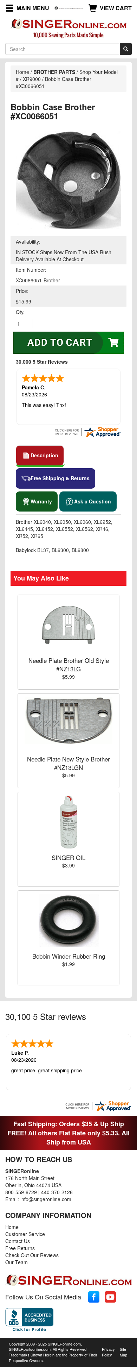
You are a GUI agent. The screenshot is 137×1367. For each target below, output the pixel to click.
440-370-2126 (57, 1192)
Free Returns (20, 1248)
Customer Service (25, 1233)
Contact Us (17, 1240)
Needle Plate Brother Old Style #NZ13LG (68, 664)
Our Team (16, 1262)
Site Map (123, 1351)
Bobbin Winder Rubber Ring (68, 956)
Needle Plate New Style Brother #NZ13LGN (68, 763)
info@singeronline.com (45, 1199)
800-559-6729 (21, 1192)
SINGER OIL (68, 857)
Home (22, 71)
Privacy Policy (108, 1351)
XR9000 (32, 78)
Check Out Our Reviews (32, 1255)
